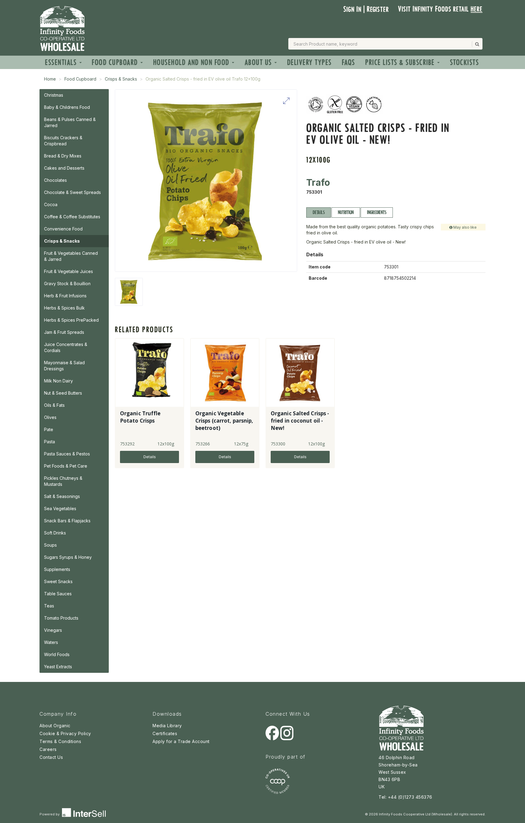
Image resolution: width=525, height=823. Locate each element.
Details (318, 212)
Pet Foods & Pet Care (65, 466)
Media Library (167, 725)
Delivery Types (309, 62)
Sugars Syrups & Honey (68, 557)
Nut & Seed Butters (63, 393)
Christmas (53, 95)
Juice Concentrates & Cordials (65, 347)
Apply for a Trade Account (181, 741)
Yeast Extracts (58, 666)
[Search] (477, 44)
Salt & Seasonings (62, 496)
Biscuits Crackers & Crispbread (63, 140)
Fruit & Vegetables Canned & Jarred (71, 256)
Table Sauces (58, 593)
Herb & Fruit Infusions (65, 295)
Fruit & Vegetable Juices (68, 271)
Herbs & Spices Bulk (64, 307)
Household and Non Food (192, 62)
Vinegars (53, 630)
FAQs (348, 62)
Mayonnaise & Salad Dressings (64, 365)
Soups (50, 545)
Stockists (464, 62)
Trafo (318, 182)
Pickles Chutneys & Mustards (63, 481)
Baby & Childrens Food (67, 107)
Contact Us (51, 757)
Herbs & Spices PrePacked (71, 320)
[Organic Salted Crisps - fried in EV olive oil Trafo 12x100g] (129, 292)
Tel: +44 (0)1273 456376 (405, 797)
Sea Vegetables (60, 508)
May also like (464, 227)
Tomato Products (61, 618)
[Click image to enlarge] (206, 180)
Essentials (62, 62)
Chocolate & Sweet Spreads (72, 192)
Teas (49, 605)
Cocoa (50, 204)
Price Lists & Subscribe (401, 62)
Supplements (57, 569)
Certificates (165, 733)
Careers (48, 749)
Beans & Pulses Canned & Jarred (70, 122)
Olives (50, 417)
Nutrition (346, 212)
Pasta (49, 441)
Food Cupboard (116, 62)
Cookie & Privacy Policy (65, 733)
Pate (48, 429)
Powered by (49, 814)
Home (50, 78)
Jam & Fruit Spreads (64, 332)
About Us (259, 62)
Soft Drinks (55, 532)
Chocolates (55, 180)
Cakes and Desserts (64, 168)
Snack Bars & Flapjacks (67, 520)
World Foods (57, 654)
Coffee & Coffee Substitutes (72, 216)
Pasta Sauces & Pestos (67, 453)
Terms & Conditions (60, 741)
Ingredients (376, 212)
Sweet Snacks (58, 581)
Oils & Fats (54, 405)
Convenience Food (63, 228)
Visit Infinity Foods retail (440, 9)
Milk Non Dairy (58, 380)
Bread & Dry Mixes (62, 155)
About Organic (54, 725)
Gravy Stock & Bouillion (67, 283)
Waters (51, 642)
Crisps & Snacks (121, 78)
